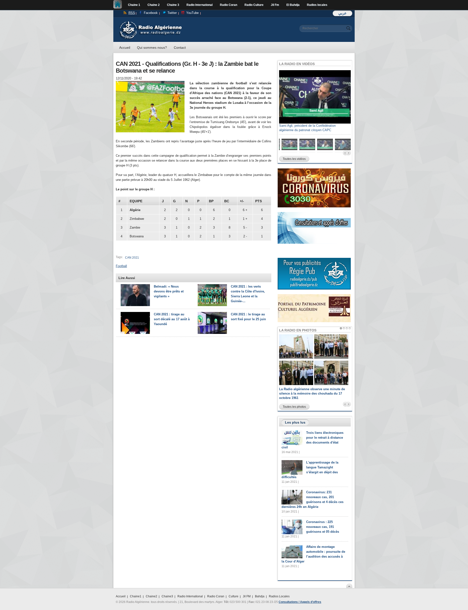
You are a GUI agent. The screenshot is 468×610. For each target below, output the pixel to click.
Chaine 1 (134, 5)
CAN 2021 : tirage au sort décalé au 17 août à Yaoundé (172, 319)
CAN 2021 (132, 257)
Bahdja (259, 596)
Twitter (172, 13)
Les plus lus (295, 422)
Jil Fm (275, 5)
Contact (180, 47)
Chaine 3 (173, 5)
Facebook (151, 13)
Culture (233, 596)
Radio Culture (253, 5)
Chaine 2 (153, 5)
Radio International (199, 5)
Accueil (118, 5)
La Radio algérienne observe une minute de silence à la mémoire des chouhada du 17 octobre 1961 (312, 393)
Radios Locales (279, 596)
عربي (342, 13)
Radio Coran (228, 5)
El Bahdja (293, 5)
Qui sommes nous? (152, 47)
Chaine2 (151, 596)
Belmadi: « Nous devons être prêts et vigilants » (169, 291)
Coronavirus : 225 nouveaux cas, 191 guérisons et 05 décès (322, 526)
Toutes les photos (294, 406)
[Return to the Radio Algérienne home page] (150, 22)
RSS (131, 13)
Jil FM (247, 596)
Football (121, 266)
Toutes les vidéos (294, 159)
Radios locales (317, 5)
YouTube (192, 13)
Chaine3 (167, 596)
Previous (345, 153)
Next (349, 153)
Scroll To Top (349, 586)
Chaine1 (135, 596)
